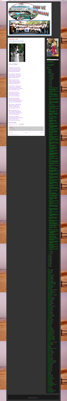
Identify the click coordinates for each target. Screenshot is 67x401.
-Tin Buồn (49, 312)
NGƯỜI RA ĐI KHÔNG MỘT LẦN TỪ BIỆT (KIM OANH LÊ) (53, 206)
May (49, 83)
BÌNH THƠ (49, 323)
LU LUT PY (49, 353)
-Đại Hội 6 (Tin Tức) (51, 283)
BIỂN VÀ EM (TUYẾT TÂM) (53, 229)
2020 (49, 259)
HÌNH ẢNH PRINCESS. (51, 348)
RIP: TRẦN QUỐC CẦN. (53, 116)
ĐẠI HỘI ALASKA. (51, 338)
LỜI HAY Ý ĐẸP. (50, 352)
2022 (49, 256)
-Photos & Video (50, 298)
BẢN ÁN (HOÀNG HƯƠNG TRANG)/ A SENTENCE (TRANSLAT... (53, 126)
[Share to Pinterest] (23, 124)
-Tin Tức (49, 313)
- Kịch (48, 273)
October (50, 76)
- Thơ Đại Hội (50, 278)
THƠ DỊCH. (49, 375)
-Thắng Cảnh (50, 303)
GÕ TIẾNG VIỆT (50, 65)
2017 (49, 263)
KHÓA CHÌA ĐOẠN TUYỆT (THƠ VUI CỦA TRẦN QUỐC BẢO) (53, 148)
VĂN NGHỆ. (50, 389)
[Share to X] (21, 124)
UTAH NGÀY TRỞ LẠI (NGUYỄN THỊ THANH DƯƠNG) (53, 121)
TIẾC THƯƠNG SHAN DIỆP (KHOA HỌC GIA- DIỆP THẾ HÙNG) (54, 102)
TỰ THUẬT (49, 385)
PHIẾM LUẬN (50, 358)
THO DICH (49, 374)
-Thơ (11, 125)
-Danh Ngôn (50, 287)
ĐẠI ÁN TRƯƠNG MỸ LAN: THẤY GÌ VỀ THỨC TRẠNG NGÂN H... (53, 143)
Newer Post (10, 132)
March (50, 86)
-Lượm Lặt (49, 291)
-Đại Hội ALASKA (50, 286)
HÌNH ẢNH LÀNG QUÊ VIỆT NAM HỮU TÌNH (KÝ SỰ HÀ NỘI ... (53, 209)
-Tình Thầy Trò (50, 314)
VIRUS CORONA (50, 390)
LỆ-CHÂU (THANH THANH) (53, 87)
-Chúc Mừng (50, 281)
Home (26, 132)
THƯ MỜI (49, 379)
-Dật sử (49, 288)
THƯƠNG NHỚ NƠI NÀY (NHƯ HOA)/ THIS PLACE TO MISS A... (53, 183)
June (49, 82)
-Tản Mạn (49, 302)
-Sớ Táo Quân (50, 299)
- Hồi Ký (49, 272)
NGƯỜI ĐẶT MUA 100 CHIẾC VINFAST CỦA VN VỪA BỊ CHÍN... (53, 140)
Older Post (42, 132)
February (50, 251)
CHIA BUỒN (50, 328)
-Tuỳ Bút (49, 317)
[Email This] (19, 124)
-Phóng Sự (49, 297)
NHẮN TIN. (49, 355)
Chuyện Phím (50, 332)
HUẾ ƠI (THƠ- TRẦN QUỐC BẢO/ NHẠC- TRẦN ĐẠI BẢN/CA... (53, 114)
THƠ (48, 373)
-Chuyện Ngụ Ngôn (51, 282)
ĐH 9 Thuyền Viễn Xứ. (51, 342)
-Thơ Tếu (49, 307)
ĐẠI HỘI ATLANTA (51, 339)
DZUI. (49, 347)
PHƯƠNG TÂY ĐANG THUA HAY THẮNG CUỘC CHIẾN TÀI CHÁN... (53, 174)
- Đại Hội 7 (49, 271)
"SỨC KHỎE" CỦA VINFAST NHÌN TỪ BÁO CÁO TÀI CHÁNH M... (53, 242)
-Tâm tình (49, 301)
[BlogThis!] (20, 124)
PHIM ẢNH (49, 359)
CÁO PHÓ (49, 327)
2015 (49, 266)
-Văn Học (49, 318)
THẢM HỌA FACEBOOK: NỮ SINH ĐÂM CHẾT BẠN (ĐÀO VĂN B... (53, 154)
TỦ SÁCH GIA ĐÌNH (51, 64)
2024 (49, 72)
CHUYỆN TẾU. (50, 333)
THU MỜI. (49, 380)
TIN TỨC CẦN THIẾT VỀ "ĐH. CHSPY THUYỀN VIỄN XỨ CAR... (54, 99)
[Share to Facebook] (22, 124)
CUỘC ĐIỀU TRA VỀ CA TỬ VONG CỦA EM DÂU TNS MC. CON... (53, 177)
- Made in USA (50, 276)
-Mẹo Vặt (49, 293)
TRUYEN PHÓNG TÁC (51, 384)
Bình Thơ (49, 322)
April (49, 85)
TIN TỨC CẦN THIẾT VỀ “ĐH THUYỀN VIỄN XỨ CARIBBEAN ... (53, 232)
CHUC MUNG (50, 329)
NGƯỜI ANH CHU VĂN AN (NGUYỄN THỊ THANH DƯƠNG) (53, 198)
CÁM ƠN (49, 324)
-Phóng (49, 296)
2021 (49, 257)
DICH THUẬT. (50, 344)
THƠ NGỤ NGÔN (50, 378)
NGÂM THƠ (50, 354)
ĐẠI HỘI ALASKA (50, 337)
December (50, 73)
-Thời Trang (49, 308)
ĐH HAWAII (49, 343)
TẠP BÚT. (49, 369)
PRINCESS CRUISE (51, 360)
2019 (49, 260)
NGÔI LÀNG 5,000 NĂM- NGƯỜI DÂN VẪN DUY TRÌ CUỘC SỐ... (53, 171)
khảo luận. (49, 349)
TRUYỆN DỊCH (50, 383)
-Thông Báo (49, 309)
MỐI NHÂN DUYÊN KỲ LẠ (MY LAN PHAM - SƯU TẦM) (53, 218)
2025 (49, 71)
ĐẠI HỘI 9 (49, 334)
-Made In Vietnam (50, 292)
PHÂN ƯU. (49, 357)
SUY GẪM (49, 365)
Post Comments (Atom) (15, 134)
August (50, 79)
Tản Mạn (49, 368)
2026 (49, 69)
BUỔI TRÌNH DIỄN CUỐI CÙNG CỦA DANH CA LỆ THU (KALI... (53, 215)
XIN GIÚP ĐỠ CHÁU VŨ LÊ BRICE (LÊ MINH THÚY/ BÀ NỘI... (53, 188)
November (50, 75)
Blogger (37, 397)
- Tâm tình (49, 277)
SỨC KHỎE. (50, 363)
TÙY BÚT (49, 388)
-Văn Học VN (50, 319)
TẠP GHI (49, 370)
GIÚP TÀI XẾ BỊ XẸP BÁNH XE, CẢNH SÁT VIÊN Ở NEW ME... (53, 132)
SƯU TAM (49, 364)
